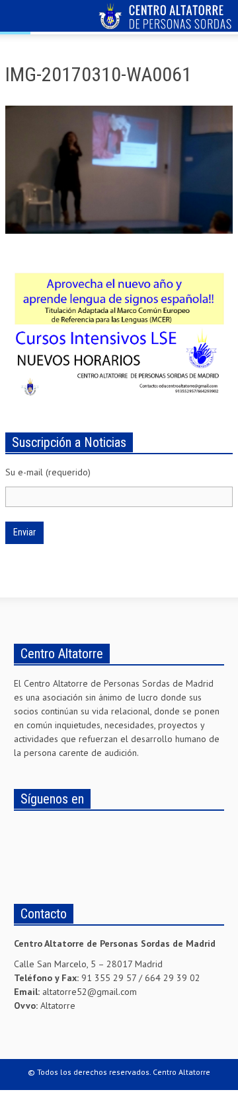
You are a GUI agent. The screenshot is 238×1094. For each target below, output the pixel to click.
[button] (50, 18)
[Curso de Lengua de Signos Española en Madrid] (119, 331)
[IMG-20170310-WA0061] (119, 172)
